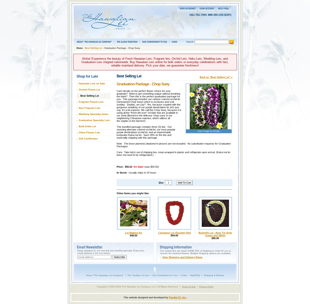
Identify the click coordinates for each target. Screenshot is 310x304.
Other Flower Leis (89, 132)
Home (79, 48)
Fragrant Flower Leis (91, 102)
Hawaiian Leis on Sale (92, 83)
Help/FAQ (195, 275)
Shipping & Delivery (214, 275)
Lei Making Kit (133, 232)
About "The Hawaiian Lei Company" (105, 275)
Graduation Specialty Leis (94, 120)
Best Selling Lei (93, 48)
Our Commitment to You (165, 275)
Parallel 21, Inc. (178, 297)
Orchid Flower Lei (89, 89)
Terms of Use (189, 286)
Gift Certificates (88, 138)
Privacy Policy (206, 286)
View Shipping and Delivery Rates (182, 257)
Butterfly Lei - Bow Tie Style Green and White (215, 234)
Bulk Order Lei (87, 126)
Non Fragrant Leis (89, 108)
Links (184, 275)
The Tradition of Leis (138, 275)
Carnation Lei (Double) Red (174, 232)
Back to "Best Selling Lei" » (216, 77)
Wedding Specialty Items (93, 114)
